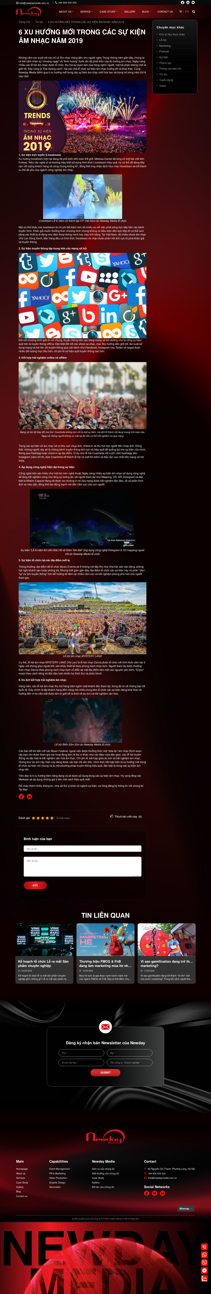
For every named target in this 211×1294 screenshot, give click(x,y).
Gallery (130, 11)
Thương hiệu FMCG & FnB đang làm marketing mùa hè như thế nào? (105, 963)
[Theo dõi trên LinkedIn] (188, 2)
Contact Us (165, 11)
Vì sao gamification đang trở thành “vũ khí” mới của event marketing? (167, 963)
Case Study (107, 11)
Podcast (164, 51)
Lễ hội (162, 40)
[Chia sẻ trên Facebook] (21, 796)
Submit (106, 1072)
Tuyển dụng (166, 80)
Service (85, 11)
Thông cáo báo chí (170, 68)
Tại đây (23, 789)
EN (187, 11)
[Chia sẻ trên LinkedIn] (29, 796)
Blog (145, 11)
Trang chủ (24, 22)
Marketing (165, 46)
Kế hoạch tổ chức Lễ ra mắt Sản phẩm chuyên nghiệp (43, 963)
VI (181, 11)
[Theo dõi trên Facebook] (182, 2)
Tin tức (39, 22)
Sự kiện (163, 57)
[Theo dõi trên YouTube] (193, 2)
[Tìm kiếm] (193, 11)
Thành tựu (165, 63)
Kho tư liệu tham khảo (172, 34)
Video (162, 86)
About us (65, 11)
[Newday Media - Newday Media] (28, 11)
